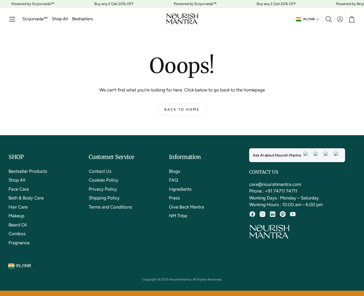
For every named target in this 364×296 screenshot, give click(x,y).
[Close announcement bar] (359, 4)
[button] (12, 19)
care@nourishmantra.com (275, 184)
